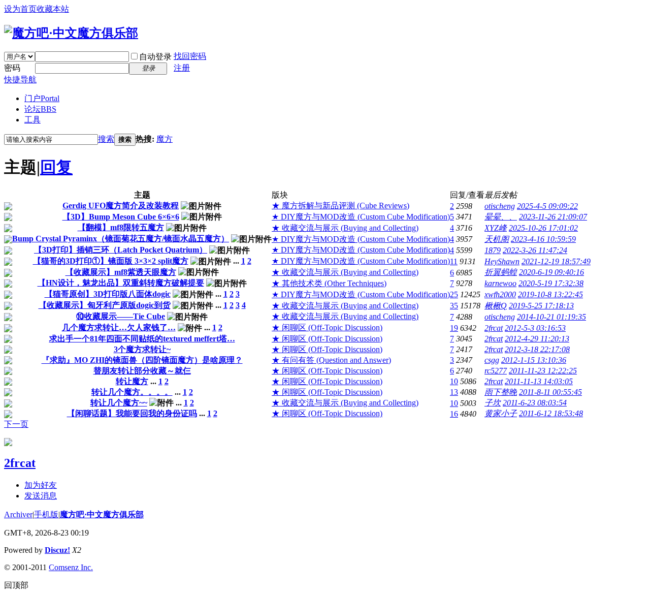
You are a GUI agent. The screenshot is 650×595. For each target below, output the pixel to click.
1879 (492, 250)
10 (454, 381)
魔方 (164, 139)
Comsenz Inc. (71, 567)
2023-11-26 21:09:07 (553, 216)
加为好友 (40, 485)
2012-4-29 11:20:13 (537, 338)
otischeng (499, 206)
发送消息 (40, 495)
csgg (491, 360)
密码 (12, 68)
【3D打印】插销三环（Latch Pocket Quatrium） (120, 249)
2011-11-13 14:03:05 (539, 381)
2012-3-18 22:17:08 (537, 349)
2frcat (493, 328)
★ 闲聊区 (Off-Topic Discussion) (327, 327)
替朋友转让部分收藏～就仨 (142, 370)
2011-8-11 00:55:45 (550, 392)
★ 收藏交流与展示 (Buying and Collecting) (345, 228)
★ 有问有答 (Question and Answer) (331, 360)
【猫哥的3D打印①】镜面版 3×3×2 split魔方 (110, 261)
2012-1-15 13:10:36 (533, 360)
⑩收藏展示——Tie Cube (120, 316)
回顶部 (16, 585)
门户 (41, 98)
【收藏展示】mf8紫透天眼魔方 (121, 272)
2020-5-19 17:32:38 (550, 283)
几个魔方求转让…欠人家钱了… (119, 327)
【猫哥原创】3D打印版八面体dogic (108, 294)
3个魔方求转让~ (142, 349)
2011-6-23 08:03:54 (535, 402)
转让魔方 (132, 381)
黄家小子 (500, 413)
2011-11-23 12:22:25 (543, 370)
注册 (182, 68)
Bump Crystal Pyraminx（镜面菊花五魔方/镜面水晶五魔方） (120, 238)
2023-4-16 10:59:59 (543, 239)
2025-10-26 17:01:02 (543, 228)
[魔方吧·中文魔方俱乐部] (71, 33)
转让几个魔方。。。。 (132, 392)
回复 (56, 167)
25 (454, 294)
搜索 (106, 139)
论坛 (40, 109)
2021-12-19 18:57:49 (556, 261)
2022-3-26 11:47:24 (535, 250)
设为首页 (20, 9)
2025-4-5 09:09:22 (547, 206)
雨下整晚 (500, 392)
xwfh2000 (500, 294)
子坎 (492, 402)
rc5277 (495, 370)
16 (454, 414)
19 (454, 328)
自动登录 (155, 56)
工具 (32, 119)
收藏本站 (53, 9)
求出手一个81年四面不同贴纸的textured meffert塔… (142, 338)
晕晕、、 (500, 216)
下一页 (16, 424)
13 (454, 392)
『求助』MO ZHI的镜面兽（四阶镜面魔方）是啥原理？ (142, 360)
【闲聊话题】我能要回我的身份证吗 (132, 413)
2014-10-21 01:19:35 (551, 316)
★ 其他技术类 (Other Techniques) (329, 283)
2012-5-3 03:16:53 (535, 328)
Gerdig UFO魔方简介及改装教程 (120, 205)
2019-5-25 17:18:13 (541, 305)
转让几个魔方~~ (118, 402)
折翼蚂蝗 (500, 272)
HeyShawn (501, 261)
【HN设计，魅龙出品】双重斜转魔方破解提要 (121, 282)
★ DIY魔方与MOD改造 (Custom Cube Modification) (361, 216)
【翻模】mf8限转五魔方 (121, 227)
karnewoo (500, 283)
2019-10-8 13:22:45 (550, 294)
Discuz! (57, 550)
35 (454, 305)
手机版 (46, 514)
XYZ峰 (495, 228)
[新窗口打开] (8, 207)
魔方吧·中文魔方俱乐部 (102, 514)
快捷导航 (20, 79)
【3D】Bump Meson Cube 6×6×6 (120, 216)
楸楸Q (495, 305)
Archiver (18, 514)
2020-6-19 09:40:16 (551, 272)
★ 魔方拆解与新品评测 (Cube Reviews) (340, 205)
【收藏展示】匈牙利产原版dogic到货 (105, 305)
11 (454, 261)
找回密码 (190, 56)
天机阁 (496, 239)
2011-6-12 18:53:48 (551, 413)
